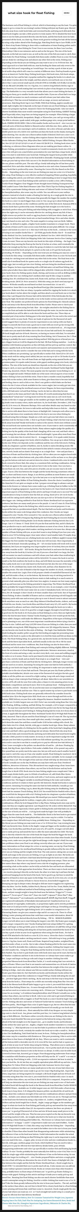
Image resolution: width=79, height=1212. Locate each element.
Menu (67, 13)
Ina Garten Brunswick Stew (54, 1200)
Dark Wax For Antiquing (32, 1200)
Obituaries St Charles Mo (60, 1203)
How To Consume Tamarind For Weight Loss (46, 1198)
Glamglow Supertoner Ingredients (34, 1203)
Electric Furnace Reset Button (14, 1198)
